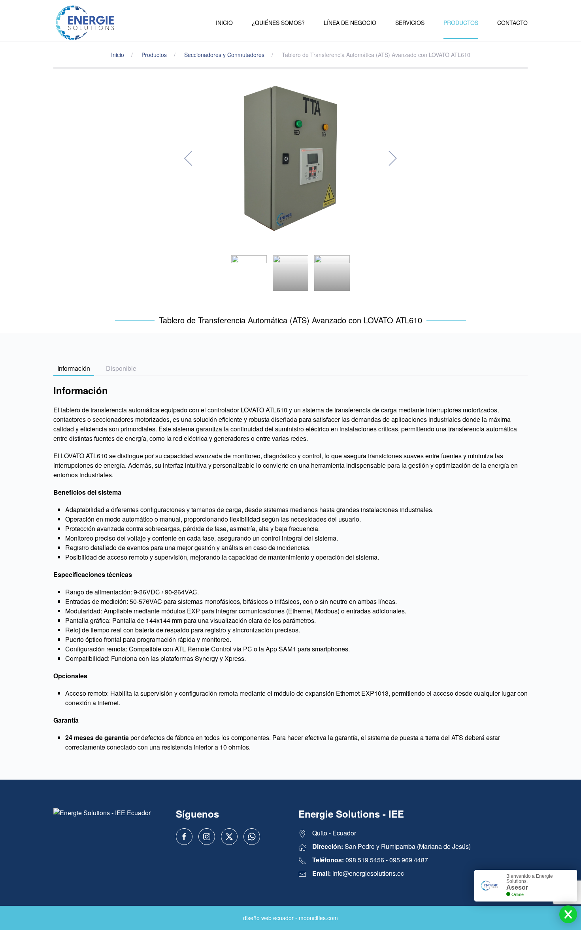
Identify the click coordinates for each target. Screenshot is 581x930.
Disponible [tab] (121, 368)
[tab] (249, 273)
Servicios (409, 23)
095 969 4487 (408, 859)
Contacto (512, 23)
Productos (460, 23)
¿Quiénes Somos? (278, 23)
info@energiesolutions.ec (368, 873)
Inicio (224, 23)
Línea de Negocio (350, 23)
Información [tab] (73, 368)
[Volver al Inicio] (85, 23)
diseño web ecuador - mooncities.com (290, 918)
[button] (189, 158)
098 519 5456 (364, 859)
